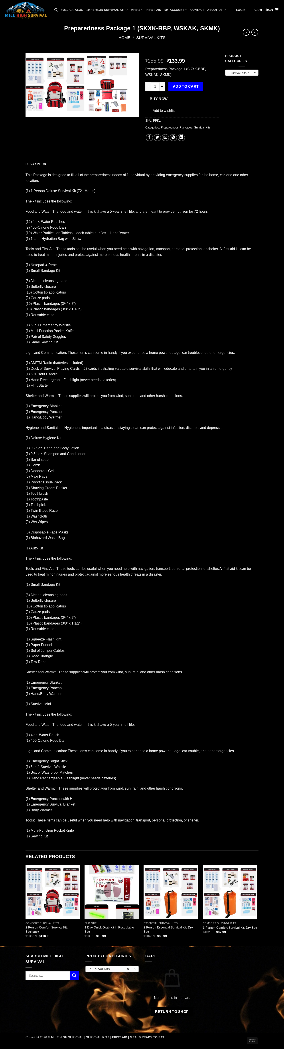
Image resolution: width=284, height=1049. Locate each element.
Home (124, 37)
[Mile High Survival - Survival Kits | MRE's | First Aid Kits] (25, 10)
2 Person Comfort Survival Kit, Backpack (47, 929)
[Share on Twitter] (157, 137)
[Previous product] (254, 32)
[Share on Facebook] (149, 137)
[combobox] (241, 73)
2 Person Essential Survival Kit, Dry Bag (168, 929)
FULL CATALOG (72, 10)
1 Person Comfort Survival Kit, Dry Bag (230, 927)
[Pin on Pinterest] (173, 137)
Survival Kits (151, 37)
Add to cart (186, 86)
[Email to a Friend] (165, 137)
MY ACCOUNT (174, 10)
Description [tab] (36, 164)
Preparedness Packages (176, 127)
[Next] (257, 905)
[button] (240, 10)
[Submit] (74, 975)
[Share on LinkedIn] (181, 137)
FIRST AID (153, 10)
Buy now (159, 99)
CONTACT (197, 10)
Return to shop (172, 1012)
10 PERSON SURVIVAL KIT (105, 10)
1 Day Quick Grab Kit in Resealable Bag (109, 929)
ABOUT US (215, 10)
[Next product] (246, 32)
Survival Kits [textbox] (239, 73)
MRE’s (135, 10)
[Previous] (25, 905)
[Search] (56, 10)
